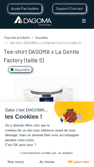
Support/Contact (69, 8)
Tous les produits (17, 37)
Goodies (41, 37)
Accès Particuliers (25, 8)
